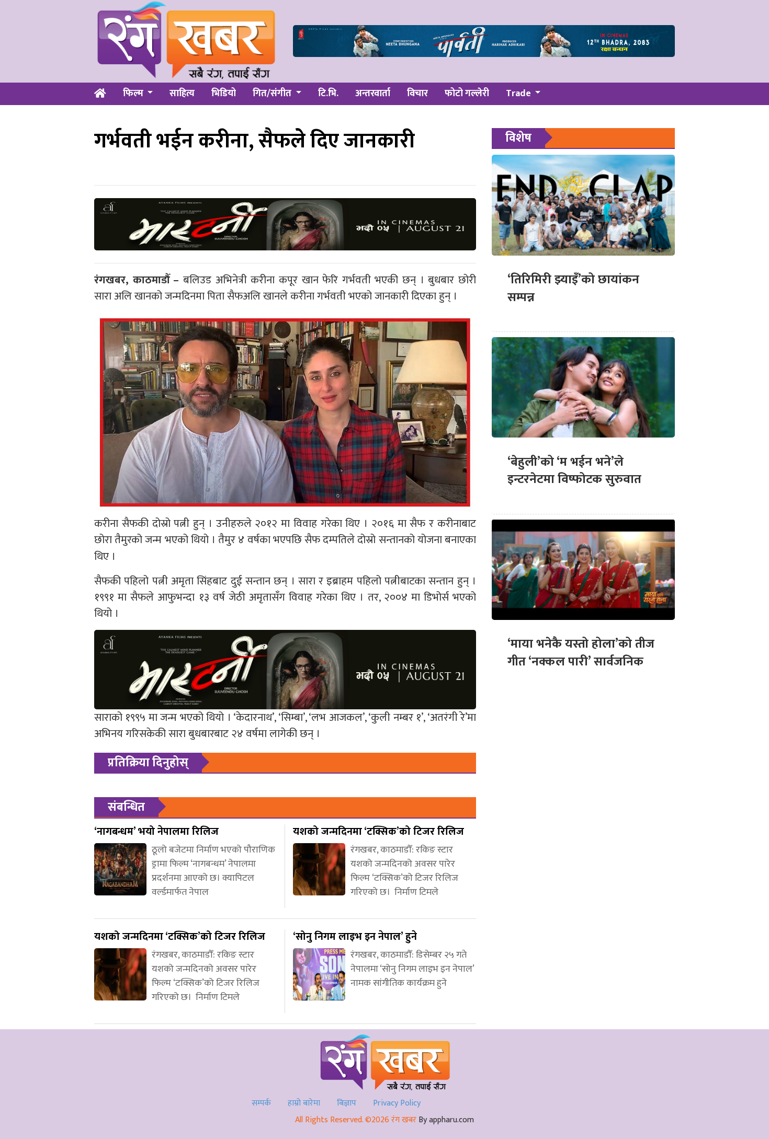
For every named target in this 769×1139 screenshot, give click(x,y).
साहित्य (182, 93)
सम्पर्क (261, 1103)
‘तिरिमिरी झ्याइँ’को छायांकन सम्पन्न (573, 288)
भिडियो (223, 93)
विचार (417, 93)
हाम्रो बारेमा (304, 1103)
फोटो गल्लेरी (467, 93)
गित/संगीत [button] (273, 93)
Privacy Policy (397, 1103)
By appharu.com (446, 1120)
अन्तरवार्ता (372, 93)
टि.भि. (328, 93)
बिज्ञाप (346, 1103)
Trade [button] (519, 93)
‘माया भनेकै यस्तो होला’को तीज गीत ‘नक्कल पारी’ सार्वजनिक (580, 653)
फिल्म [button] (134, 93)
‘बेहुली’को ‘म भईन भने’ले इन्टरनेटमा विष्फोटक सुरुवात (574, 470)
